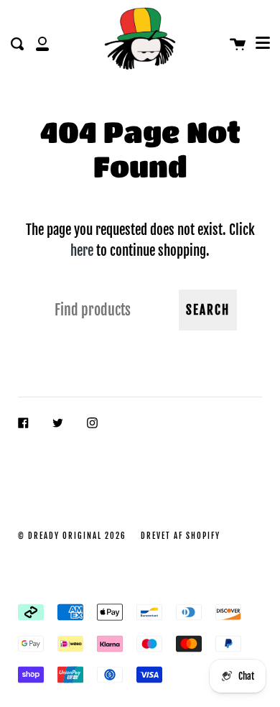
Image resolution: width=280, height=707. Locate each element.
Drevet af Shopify (180, 536)
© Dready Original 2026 (72, 536)
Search (208, 310)
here (81, 250)
